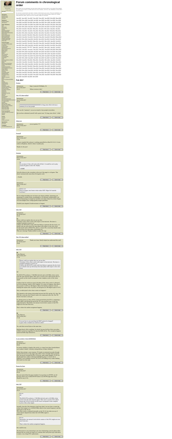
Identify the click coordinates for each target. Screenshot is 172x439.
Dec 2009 (41, 24)
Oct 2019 (30, 55)
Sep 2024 (47, 70)
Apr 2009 (41, 22)
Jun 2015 (53, 41)
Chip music (4, 26)
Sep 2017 (24, 49)
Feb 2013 (30, 34)
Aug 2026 (35, 76)
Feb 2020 (52, 55)
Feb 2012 (52, 30)
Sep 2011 (24, 30)
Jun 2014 (30, 39)
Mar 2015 (35, 41)
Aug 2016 (41, 45)
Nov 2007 (35, 18)
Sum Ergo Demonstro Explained (8, 99)
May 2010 (25, 26)
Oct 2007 (30, 18)
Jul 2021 (58, 59)
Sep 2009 (24, 24)
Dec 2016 (19, 47)
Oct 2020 (52, 57)
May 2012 (25, 32)
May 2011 (47, 28)
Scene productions (6, 36)
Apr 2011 (41, 28)
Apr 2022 (19, 64)
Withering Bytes (5, 106)
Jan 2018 (47, 49)
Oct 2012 (52, 32)
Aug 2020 (41, 57)
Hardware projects (6, 30)
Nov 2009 (36, 24)
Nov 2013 (36, 37)
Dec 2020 (19, 59)
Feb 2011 (29, 28)
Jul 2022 (36, 64)
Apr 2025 (41, 72)
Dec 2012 (19, 34)
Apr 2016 (19, 45)
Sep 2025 (24, 74)
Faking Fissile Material (6, 64)
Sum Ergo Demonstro (6, 98)
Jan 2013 (24, 34)
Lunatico (3, 75)
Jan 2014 (47, 37)
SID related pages (5, 37)
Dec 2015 (41, 43)
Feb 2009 (30, 22)
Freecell (18, 133)
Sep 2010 (47, 26)
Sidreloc (3, 95)
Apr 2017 (41, 47)
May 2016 (25, 45)
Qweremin (4, 90)
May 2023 (47, 66)
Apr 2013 (41, 34)
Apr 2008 (19, 20)
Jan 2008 (47, 18)
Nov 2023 (36, 68)
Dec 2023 (41, 68)
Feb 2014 (52, 37)
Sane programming (6, 34)
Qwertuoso (4, 91)
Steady (3, 114)
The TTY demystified (22, 95)
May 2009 (47, 22)
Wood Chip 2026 (5, 108)
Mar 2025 (35, 72)
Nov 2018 (58, 51)
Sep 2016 (47, 45)
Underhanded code (6, 39)
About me (19, 121)
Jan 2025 (24, 72)
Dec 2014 (19, 41)
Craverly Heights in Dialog (7, 59)
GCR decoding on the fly (7, 67)
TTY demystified (5, 101)
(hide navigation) (7, 8)
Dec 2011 (41, 30)
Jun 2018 (30, 51)
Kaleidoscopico (5, 73)
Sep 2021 (24, 62)
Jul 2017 (58, 47)
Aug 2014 (41, 39)
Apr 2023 (41, 66)
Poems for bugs (5, 88)
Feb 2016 (52, 43)
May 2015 (47, 41)
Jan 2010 (47, 24)
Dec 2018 (19, 53)
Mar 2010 (58, 24)
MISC (3, 78)
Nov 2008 (58, 20)
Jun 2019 (53, 53)
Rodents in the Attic (6, 93)
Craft (3, 58)
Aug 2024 (41, 70)
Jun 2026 (24, 76)
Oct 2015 (30, 43)
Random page (5, 17)
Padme (3, 81)
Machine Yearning (5, 77)
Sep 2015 (24, 43)
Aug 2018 (41, 51)
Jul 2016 (36, 45)
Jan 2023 (24, 66)
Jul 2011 (58, 28)
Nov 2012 (58, 32)
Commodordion (5, 56)
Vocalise (3, 102)
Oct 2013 (30, 37)
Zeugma (18, 153)
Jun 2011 (52, 28)
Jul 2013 (58, 34)
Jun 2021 (53, 59)
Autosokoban (4, 47)
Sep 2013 (24, 37)
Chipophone (4, 28)
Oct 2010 (52, 26)
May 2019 (47, 53)
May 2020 (25, 57)
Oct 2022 (52, 64)
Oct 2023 (30, 68)
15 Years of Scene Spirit (7, 43)
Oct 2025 (30, 74)
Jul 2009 (58, 22)
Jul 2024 (36, 70)
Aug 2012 (41, 32)
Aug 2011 (19, 30)
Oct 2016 (52, 45)
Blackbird (4, 51)
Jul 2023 (58, 66)
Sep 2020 (47, 57)
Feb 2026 (52, 74)
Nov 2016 (58, 45)
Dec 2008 (19, 22)
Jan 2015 (24, 41)
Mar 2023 (35, 66)
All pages (4, 18)
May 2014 (25, 39)
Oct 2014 (52, 39)
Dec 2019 (41, 55)
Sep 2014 (47, 39)
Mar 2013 (35, 34)
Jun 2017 (53, 47)
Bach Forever (5, 49)
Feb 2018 (52, 49)
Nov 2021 (36, 62)
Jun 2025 (53, 72)
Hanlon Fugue (5, 70)
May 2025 (47, 72)
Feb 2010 (52, 24)
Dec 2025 (41, 74)
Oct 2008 (52, 20)
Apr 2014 (19, 39)
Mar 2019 (35, 53)
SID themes (4, 22)
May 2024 (25, 70)
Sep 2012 (47, 32)
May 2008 (25, 20)
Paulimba (4, 85)
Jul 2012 (36, 32)
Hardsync (4, 71)
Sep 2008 (47, 20)
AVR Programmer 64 (6, 48)
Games (3, 29)
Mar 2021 (35, 59)
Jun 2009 (53, 22)
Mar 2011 (35, 28)
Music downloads (5, 31)
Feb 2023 (30, 66)
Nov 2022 (58, 64)
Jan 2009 (24, 22)
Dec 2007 (41, 18)
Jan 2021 (24, 59)
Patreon (3, 113)
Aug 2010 (41, 26)
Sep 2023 (24, 68)
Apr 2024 (19, 70)
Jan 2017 (24, 47)
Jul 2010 (36, 26)
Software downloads (6, 38)
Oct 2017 (30, 49)
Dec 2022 (19, 66)
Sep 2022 (47, 64)
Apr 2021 (41, 59)
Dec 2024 (19, 72)
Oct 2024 (52, 70)
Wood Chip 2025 (5, 107)
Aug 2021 (19, 62)
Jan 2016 (47, 43)
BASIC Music (4, 50)
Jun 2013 (53, 34)
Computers (4, 57)
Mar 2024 (58, 68)
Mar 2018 (58, 49)
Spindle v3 (4, 97)
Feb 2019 (30, 53)
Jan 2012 (47, 30)
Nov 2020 (58, 57)
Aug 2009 (19, 24)
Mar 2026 (58, 74)
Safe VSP (4, 94)
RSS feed (4, 123)
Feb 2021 (30, 59)
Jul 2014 (36, 39)
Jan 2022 (47, 62)
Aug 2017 (19, 49)
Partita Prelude (5, 83)
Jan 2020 (47, 55)
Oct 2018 (52, 51)
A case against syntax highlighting (26, 338)
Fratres (3, 65)
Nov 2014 (58, 39)
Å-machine (4, 45)
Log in (3, 118)
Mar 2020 (58, 55)
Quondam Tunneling (6, 89)
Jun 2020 (30, 57)
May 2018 (25, 51)
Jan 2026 (47, 74)
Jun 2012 (30, 32)
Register (3, 117)
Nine (3, 80)
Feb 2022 (52, 62)
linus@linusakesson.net (7, 126)
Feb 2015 (30, 41)
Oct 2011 (30, 30)
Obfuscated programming (7, 32)
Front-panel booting (6, 66)
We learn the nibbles (6, 104)
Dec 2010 (19, 28)
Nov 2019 (36, 55)
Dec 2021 (41, 62)
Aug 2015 (19, 43)
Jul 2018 (36, 51)
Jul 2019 (58, 53)
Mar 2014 (58, 37)
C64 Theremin (5, 54)
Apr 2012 (19, 32)
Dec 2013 (41, 37)
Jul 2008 (36, 20)
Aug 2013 (19, 37)
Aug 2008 (41, 20)
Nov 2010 (58, 26)
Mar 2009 (35, 22)
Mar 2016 (58, 43)
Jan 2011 (24, 28)
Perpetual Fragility (6, 86)
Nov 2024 (58, 70)
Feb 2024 (52, 68)
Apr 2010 (19, 26)
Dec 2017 (41, 49)
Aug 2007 (24, 18)
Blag (3, 25)
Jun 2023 (53, 66)
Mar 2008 (58, 18)
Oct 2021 (30, 62)
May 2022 (25, 64)
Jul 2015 (58, 41)
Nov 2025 (36, 74)
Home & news (5, 15)
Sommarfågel (5, 96)
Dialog (3, 62)
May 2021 (47, 59)
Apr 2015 (41, 41)
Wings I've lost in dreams (7, 105)
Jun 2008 (30, 20)
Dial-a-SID (4, 61)
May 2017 (47, 47)
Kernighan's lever (5, 74)
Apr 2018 (19, 51)
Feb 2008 (52, 18)
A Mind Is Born (5, 46)
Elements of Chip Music (7, 63)
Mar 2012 (58, 30)
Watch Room (4, 103)
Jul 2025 (58, 72)
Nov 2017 (36, 49)
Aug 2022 (41, 64)
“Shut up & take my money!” (8, 112)
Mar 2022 (58, 62)
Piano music (4, 33)
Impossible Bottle (5, 72)
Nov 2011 (35, 30)
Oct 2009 (30, 24)
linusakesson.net (8, 6)
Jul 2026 (29, 76)
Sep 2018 (47, 51)
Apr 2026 (19, 76)
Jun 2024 (30, 70)
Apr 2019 (41, 53)
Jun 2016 (30, 45)
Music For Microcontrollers (7, 79)
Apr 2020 (19, 57)
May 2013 (47, 34)
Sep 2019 (24, 55)
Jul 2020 (36, 57)
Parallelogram (5, 82)
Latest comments (5, 120)
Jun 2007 (18, 18)
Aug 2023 (19, 68)
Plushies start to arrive (6, 87)
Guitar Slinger (5, 69)
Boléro (3, 53)
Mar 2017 (35, 47)
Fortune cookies (5, 21)
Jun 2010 (30, 26)
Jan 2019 (24, 53)
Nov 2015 (36, 43)
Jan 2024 (47, 68)
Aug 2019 (19, 55)
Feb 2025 (30, 72)
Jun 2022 (30, 64)
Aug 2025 (19, 74)
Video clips (4, 40)
